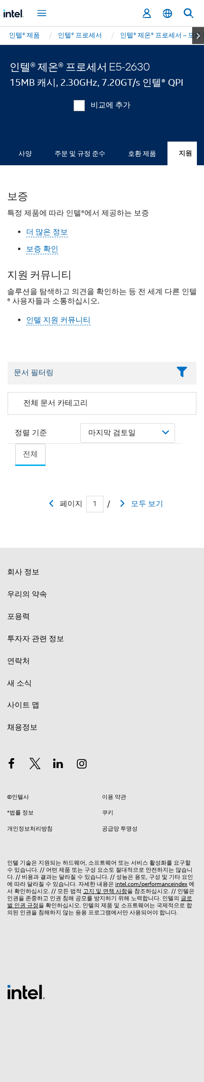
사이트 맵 (23, 705)
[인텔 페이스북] (11, 765)
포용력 (18, 616)
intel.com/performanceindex (151, 883)
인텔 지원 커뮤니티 (58, 320)
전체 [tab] (30, 454)
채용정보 (22, 727)
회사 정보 (23, 572)
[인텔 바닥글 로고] (26, 991)
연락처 (18, 661)
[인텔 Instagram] (82, 765)
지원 (185, 153)
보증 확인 (42, 249)
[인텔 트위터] (35, 765)
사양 (25, 153)
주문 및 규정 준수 (80, 153)
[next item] (198, 35)
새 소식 (19, 683)
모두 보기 (147, 504)
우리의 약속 (27, 594)
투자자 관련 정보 (35, 639)
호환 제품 (142, 153)
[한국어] (167, 13)
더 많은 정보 (47, 232)
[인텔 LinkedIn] (58, 765)
